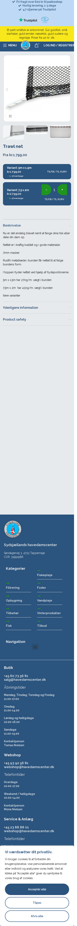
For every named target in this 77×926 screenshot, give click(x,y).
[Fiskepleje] (39, 570)
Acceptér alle (37, 889)
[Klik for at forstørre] (10, 116)
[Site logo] (26, 45)
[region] (37, 886)
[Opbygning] (7, 596)
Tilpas (37, 902)
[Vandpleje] (39, 596)
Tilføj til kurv (57, 171)
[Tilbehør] (7, 608)
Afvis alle (37, 916)
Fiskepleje (45, 575)
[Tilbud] (39, 621)
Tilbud (42, 626)
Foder (41, 587)
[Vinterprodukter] (39, 608)
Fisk (9, 626)
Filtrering (13, 587)
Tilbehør (12, 613)
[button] (7, 89)
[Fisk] (7, 621)
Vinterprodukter (49, 613)
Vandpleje (44, 600)
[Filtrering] (7, 583)
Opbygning (14, 600)
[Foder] (39, 583)
